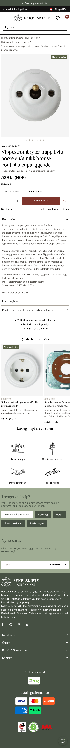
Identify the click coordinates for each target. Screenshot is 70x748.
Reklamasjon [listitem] (37, 523)
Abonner (56, 564)
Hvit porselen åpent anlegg (15, 42)
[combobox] (38, 27)
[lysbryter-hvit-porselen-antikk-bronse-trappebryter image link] (35, 96)
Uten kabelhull (35, 191)
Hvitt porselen (32, 37)
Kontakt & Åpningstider (15, 9)
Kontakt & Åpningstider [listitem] (17, 514)
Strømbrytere (16, 37)
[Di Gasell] (22, 727)
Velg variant (40, 201)
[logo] (32, 18)
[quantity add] (17, 201)
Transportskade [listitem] (13, 523)
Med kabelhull (12, 191)
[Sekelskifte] (35, 582)
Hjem (4, 37)
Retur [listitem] (59, 514)
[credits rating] (46, 727)
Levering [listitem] (43, 514)
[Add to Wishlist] (65, 201)
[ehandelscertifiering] (33, 727)
